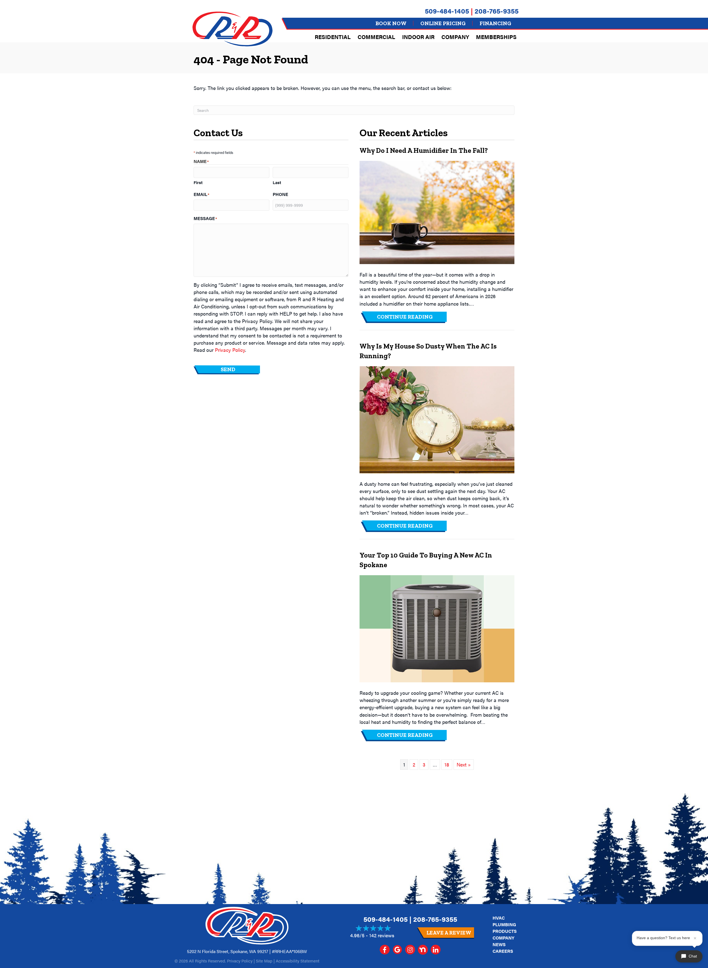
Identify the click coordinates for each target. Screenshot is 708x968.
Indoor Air (418, 37)
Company (455, 37)
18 (446, 764)
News (499, 944)
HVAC (499, 918)
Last (277, 182)
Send (228, 369)
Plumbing (504, 924)
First (198, 182)
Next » (464, 764)
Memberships (496, 37)
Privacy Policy (230, 349)
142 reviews (381, 935)
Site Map (264, 961)
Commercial (376, 37)
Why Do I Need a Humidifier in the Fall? (424, 150)
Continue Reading (412, 316)
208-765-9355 (497, 11)
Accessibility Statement (297, 961)
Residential (333, 37)
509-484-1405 (447, 11)
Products (505, 931)
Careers (503, 951)
